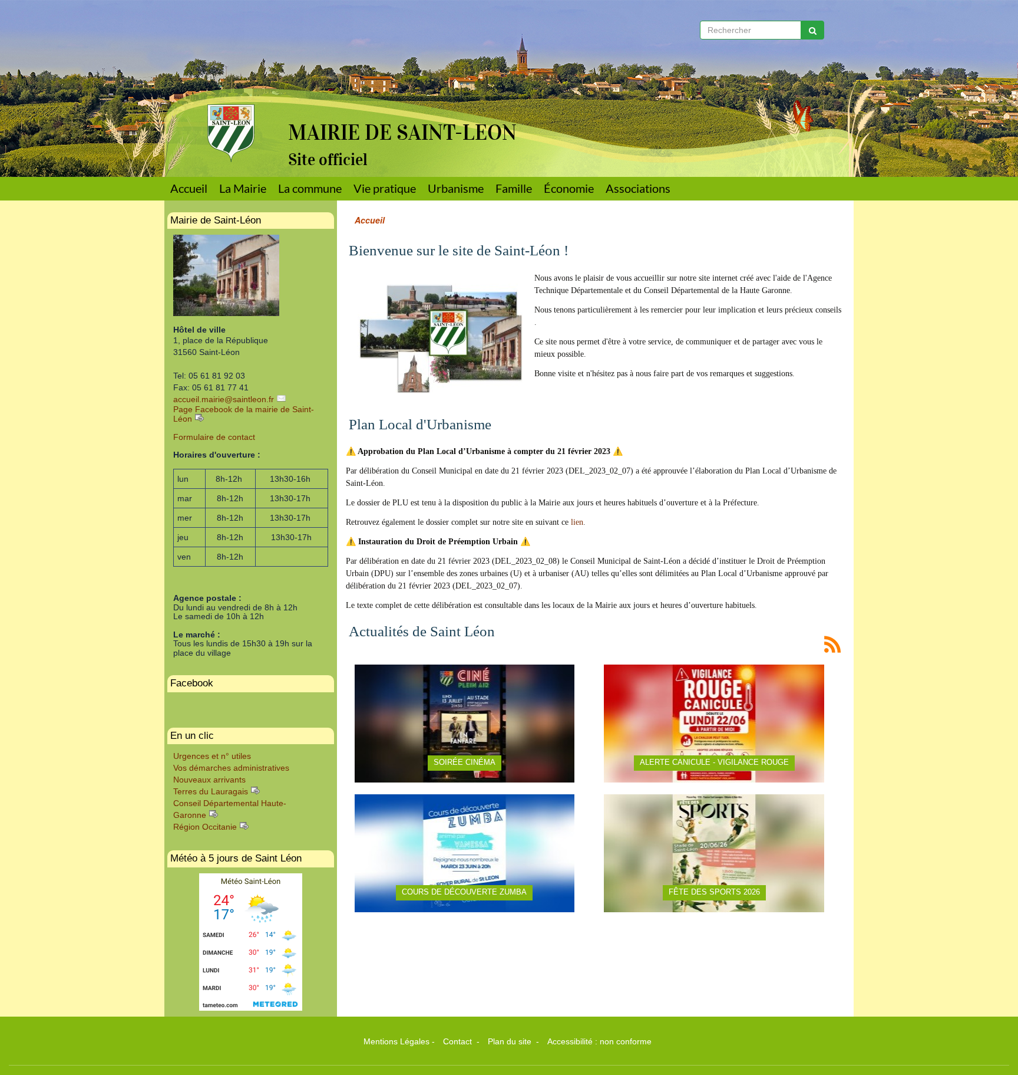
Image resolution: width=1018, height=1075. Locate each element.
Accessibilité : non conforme (599, 1041)
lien (577, 522)
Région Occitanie (205, 826)
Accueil (188, 188)
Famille (513, 188)
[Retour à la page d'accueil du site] (221, 81)
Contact (458, 1041)
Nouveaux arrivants (209, 779)
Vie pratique (384, 188)
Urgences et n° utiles (212, 756)
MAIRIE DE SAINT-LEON (402, 133)
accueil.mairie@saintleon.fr (223, 399)
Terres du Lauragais (210, 791)
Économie (569, 188)
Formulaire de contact (214, 437)
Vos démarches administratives (231, 767)
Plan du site (511, 1041)
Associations (638, 188)
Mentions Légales (396, 1041)
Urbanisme (456, 188)
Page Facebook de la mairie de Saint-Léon (243, 414)
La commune (310, 188)
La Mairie (242, 188)
